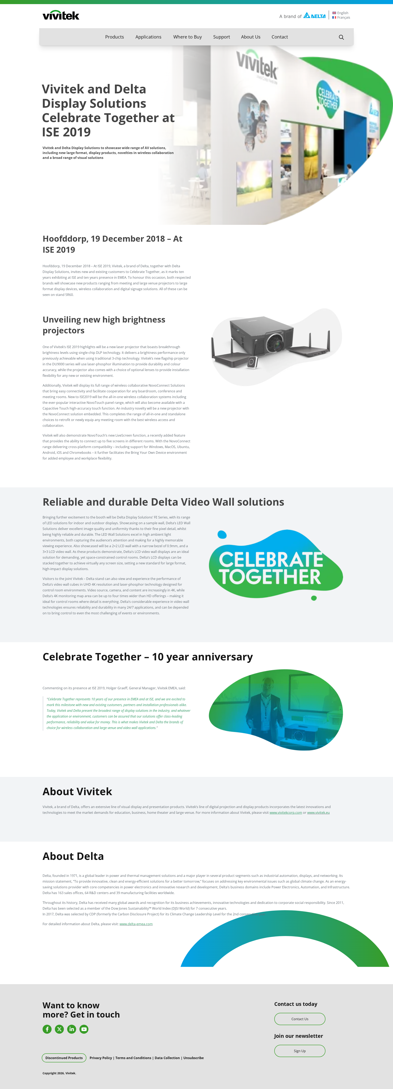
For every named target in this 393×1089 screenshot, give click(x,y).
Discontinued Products (64, 1058)
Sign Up (300, 1051)
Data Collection (167, 1058)
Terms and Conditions (133, 1058)
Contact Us (299, 1019)
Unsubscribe (193, 1058)
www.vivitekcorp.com (286, 812)
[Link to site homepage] (61, 15)
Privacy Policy (101, 1058)
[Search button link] (341, 37)
